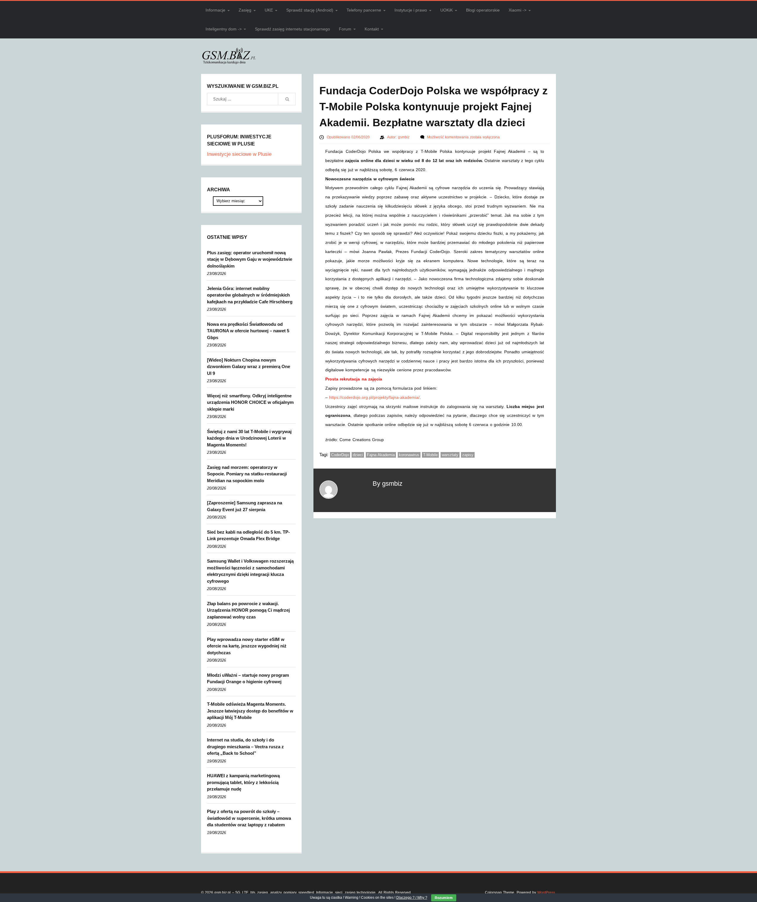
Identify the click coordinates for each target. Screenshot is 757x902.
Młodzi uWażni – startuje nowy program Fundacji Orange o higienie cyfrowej (248, 678)
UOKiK (446, 10)
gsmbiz (404, 137)
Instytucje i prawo (410, 10)
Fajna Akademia (381, 455)
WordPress (546, 892)
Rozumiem (444, 898)
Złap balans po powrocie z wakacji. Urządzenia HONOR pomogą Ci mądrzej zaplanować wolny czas (248, 610)
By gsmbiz (387, 483)
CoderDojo (340, 455)
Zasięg (245, 10)
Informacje (215, 10)
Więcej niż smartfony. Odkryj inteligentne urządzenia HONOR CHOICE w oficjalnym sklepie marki (250, 402)
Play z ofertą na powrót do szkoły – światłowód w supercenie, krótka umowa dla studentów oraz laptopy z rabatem (249, 818)
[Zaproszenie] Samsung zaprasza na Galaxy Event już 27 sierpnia (244, 506)
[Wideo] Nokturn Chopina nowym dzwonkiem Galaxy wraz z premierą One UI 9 (248, 366)
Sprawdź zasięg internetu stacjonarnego (292, 29)
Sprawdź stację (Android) (309, 10)
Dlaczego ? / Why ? (411, 897)
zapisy (467, 455)
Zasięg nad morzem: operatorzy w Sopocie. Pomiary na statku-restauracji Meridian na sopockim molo (247, 474)
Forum (345, 29)
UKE (269, 10)
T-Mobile (430, 455)
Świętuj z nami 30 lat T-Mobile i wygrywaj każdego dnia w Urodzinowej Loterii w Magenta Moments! (249, 438)
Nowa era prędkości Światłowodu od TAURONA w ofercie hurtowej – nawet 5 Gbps (248, 331)
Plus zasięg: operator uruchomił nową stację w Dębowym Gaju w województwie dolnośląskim (249, 259)
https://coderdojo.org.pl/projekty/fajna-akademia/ (374, 397)
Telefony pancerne (364, 10)
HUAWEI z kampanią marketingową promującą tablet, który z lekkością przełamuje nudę (243, 782)
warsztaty (450, 455)
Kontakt (372, 29)
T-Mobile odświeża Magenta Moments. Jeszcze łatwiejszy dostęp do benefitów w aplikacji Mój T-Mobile (250, 711)
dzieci (358, 455)
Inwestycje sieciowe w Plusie (239, 154)
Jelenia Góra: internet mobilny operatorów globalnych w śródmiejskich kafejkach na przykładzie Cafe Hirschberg (249, 295)
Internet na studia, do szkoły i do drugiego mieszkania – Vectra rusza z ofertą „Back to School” (245, 746)
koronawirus (409, 455)
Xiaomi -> (517, 10)
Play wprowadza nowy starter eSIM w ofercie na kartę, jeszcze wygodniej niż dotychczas (247, 646)
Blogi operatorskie (483, 10)
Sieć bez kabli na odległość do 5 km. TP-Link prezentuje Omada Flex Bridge (248, 535)
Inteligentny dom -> (224, 29)
